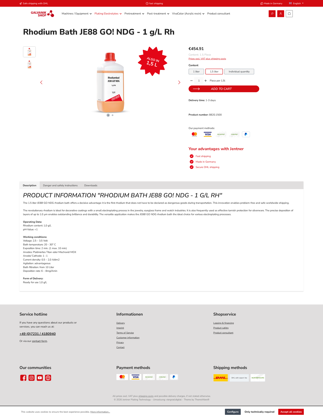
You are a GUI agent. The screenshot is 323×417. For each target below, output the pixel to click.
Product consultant (223, 332)
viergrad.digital (174, 399)
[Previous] (41, 82)
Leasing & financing (223, 323)
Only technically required (259, 411)
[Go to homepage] (42, 13)
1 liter (196, 71)
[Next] (179, 82)
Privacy (120, 342)
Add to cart (221, 89)
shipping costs (146, 396)
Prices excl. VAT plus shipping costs (207, 58)
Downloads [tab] (90, 185)
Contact (120, 347)
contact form (39, 341)
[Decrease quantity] (191, 80)
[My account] (280, 13)
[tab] (30, 185)
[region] (102, 82)
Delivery (120, 323)
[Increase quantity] (205, 80)
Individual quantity (239, 71)
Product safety (221, 328)
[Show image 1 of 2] (108, 115)
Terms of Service (125, 332)
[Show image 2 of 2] (112, 115)
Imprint (120, 328)
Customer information (127, 337)
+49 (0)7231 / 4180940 (38, 334)
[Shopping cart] (289, 13)
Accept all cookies (291, 411)
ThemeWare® (202, 399)
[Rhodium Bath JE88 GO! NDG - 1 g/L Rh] (110, 82)
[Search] (272, 13)
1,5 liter (214, 71)
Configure (233, 411)
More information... (100, 411)
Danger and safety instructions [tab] (60, 185)
